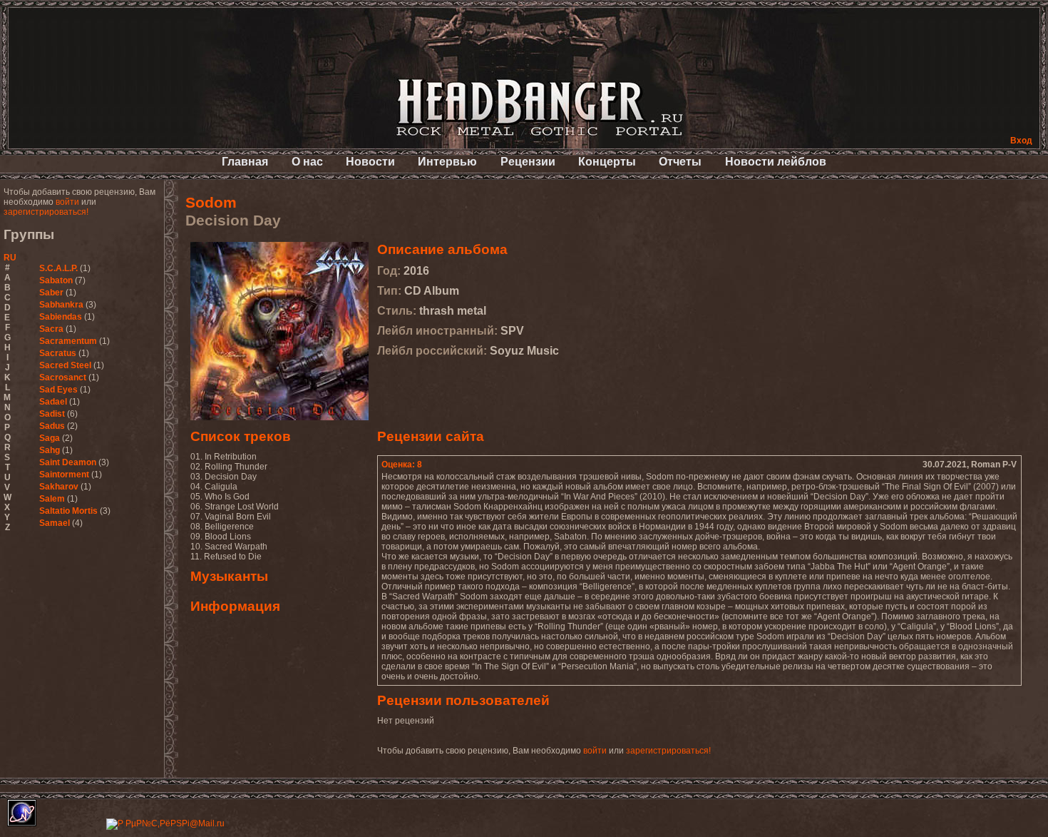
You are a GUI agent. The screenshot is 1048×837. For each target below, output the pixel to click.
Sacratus (57, 353)
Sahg (49, 450)
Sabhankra (61, 305)
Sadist (52, 414)
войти (67, 202)
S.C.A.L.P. (58, 268)
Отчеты (680, 162)
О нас (307, 162)
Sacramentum (68, 341)
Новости (370, 162)
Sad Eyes (58, 390)
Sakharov (58, 487)
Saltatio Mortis (68, 511)
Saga (49, 438)
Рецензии (527, 162)
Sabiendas (60, 317)
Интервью (447, 162)
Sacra (51, 329)
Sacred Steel (65, 365)
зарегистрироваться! (46, 212)
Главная (245, 162)
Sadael (53, 402)
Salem (52, 499)
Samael (54, 523)
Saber (51, 293)
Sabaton (56, 280)
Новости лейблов (775, 162)
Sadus (52, 426)
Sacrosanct (62, 377)
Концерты (607, 162)
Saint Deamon (67, 462)
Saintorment (64, 475)
